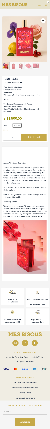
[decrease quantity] (6, 137)
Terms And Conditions (25, 398)
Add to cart (34, 137)
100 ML (17, 125)
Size (5, 125)
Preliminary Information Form (25, 387)
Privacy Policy (25, 392)
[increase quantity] (17, 137)
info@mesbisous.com (25, 362)
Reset (5, 130)
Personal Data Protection (25, 382)
